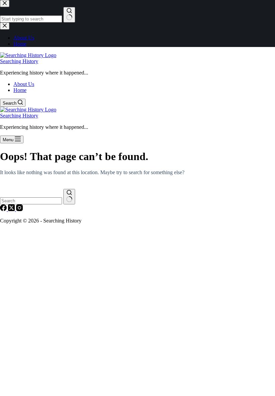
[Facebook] (4, 209)
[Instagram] (19, 209)
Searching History (19, 61)
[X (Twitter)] (12, 209)
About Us (23, 84)
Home (19, 90)
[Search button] (69, 196)
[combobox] (31, 200)
